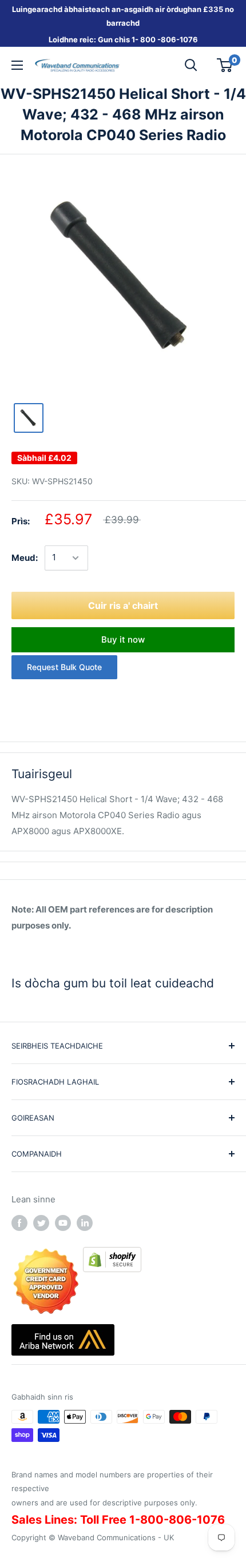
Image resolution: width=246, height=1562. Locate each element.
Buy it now (123, 639)
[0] (225, 65)
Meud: (24, 557)
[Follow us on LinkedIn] (85, 1222)
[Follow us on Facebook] (19, 1222)
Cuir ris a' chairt (123, 605)
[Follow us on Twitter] (41, 1222)
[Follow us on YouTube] (63, 1222)
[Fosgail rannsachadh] (191, 65)
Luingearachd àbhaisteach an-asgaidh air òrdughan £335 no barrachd (123, 16)
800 (148, 39)
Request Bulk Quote (64, 667)
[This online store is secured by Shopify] (112, 1254)
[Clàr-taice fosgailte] (17, 65)
